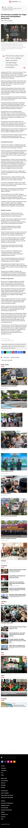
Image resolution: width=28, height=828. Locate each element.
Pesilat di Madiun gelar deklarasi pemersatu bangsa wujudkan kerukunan (12, 537)
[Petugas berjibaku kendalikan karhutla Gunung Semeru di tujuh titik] (4, 641)
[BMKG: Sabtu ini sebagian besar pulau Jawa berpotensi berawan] (4, 647)
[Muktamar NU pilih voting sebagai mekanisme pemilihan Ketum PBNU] (14, 613)
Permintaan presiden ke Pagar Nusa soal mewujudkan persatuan (11, 9)
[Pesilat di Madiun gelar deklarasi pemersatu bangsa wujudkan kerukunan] (14, 528)
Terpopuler (4, 565)
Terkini (2, 766)
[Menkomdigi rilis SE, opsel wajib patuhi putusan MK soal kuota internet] (4, 635)
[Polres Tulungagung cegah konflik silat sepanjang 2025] (14, 439)
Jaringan (3, 800)
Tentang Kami (4, 807)
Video (2, 675)
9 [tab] (20, 697)
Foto (2, 652)
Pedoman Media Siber (6, 810)
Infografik (3, 698)
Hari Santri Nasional (7, 360)
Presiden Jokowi (15, 357)
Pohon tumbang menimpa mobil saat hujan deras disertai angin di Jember (12, 515)
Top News (4, 601)
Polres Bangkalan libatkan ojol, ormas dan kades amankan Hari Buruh (14, 407)
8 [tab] (19, 697)
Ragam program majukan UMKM (12, 747)
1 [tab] (10, 674)
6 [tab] (15, 697)
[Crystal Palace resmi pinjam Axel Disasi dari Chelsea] (4, 577)
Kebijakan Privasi (5, 805)
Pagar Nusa (6, 357)
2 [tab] (12, 674)
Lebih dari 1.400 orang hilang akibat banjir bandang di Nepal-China (17, 583)
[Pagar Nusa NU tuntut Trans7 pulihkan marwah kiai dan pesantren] (14, 484)
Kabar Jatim (4, 778)
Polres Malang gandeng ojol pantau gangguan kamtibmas (14, 692)
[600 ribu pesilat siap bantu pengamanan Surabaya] (14, 551)
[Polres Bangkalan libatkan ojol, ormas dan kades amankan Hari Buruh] (14, 399)
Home (4, 7)
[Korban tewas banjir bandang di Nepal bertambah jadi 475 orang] (4, 590)
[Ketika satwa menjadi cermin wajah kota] (11, 419)
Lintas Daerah (4, 780)
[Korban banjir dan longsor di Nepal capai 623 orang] (4, 628)
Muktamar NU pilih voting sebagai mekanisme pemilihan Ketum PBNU (13, 622)
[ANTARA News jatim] (15, 1)
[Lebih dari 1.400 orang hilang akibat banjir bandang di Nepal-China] (4, 583)
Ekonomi (3, 782)
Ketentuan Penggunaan (7, 803)
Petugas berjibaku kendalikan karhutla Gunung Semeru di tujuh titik (17, 641)
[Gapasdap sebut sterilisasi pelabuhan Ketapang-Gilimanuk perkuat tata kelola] (14, 376)
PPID (2, 819)
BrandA (3, 812)
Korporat (3, 816)
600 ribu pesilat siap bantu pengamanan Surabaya (11, 560)
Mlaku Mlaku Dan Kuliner (7, 795)
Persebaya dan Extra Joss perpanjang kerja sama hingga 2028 (12, 669)
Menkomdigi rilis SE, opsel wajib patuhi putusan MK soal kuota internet (17, 634)
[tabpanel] (14, 664)
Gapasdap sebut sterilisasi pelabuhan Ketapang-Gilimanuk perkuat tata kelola (14, 385)
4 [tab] (16, 674)
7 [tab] (17, 697)
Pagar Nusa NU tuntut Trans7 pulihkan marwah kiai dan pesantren (13, 493)
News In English (5, 793)
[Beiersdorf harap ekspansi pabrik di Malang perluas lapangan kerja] (4, 596)
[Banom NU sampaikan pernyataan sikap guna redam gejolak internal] (14, 461)
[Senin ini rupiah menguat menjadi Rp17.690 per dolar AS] (4, 571)
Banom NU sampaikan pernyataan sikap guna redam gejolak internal (13, 470)
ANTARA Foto (4, 814)
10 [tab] (22, 697)
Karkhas (10, 7)
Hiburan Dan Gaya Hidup (7, 797)
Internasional (4, 790)
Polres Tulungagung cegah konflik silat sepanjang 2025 (11, 448)
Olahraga (3, 785)
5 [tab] (18, 674)
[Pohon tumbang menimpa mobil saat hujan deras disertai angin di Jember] (14, 506)
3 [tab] (14, 674)
